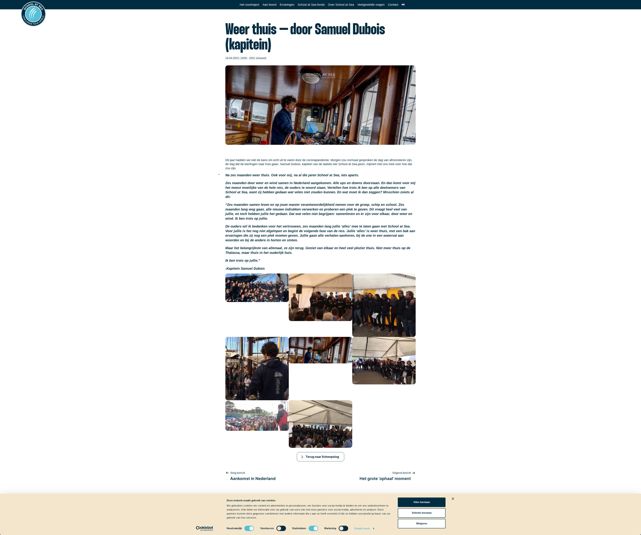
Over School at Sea (341, 4)
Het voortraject (249, 4)
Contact (393, 4)
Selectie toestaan (422, 512)
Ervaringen (287, 4)
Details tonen (362, 528)
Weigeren (421, 523)
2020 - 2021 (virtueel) (253, 58)
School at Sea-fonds (311, 4)
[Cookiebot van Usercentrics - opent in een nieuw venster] (204, 528)
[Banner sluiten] (453, 498)
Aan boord (269, 4)
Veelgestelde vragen (371, 4)
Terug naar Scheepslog (322, 456)
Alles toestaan (421, 502)
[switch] (278, 527)
